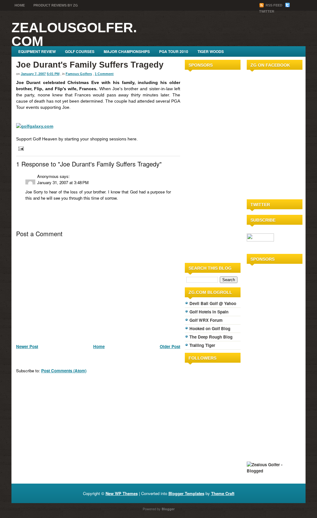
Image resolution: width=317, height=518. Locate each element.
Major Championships (127, 51)
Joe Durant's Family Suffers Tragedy (89, 64)
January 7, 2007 (33, 74)
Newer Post (27, 346)
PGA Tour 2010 (173, 51)
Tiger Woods (211, 51)
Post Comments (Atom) (63, 371)
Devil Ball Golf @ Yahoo (212, 303)
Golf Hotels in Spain (208, 312)
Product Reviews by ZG (55, 5)
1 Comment (104, 74)
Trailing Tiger (202, 345)
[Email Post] (20, 148)
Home (20, 5)
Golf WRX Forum (206, 320)
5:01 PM (53, 74)
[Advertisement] (203, 165)
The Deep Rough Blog (210, 337)
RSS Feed (274, 5)
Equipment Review (37, 51)
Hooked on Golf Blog (209, 328)
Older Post (170, 346)
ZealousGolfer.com (74, 34)
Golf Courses (79, 51)
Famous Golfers (79, 74)
